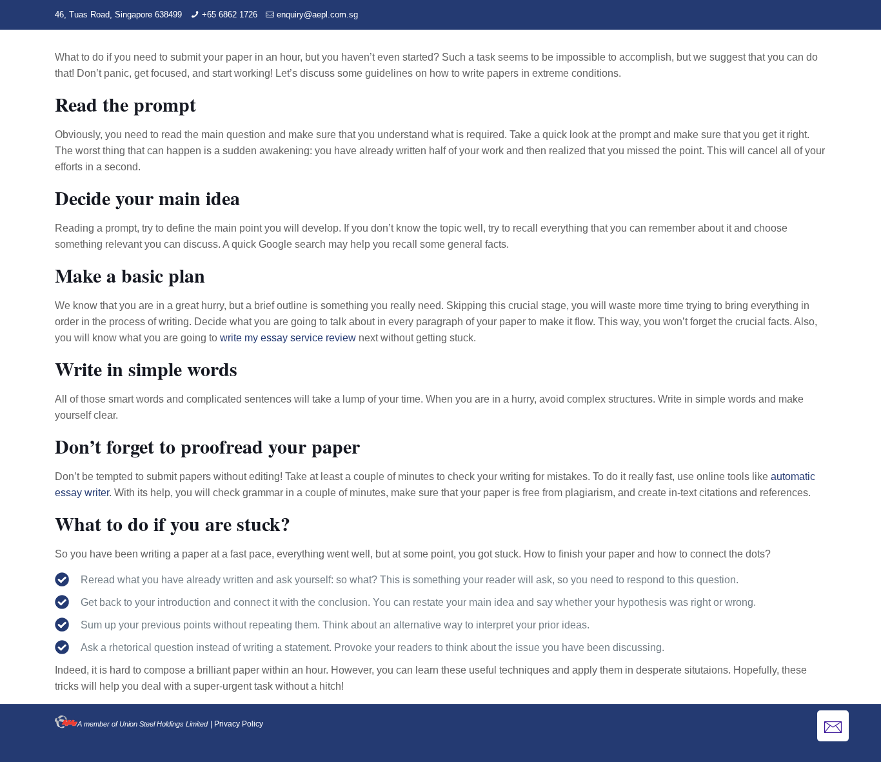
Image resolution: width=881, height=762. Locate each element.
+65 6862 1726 (229, 14)
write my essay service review (288, 337)
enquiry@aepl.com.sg (317, 14)
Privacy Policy (238, 723)
